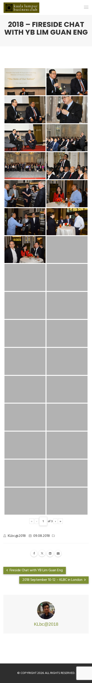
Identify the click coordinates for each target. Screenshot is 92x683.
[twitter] (42, 553)
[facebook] (34, 553)
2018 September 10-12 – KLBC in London (52, 580)
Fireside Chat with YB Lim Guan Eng (36, 570)
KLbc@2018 (17, 536)
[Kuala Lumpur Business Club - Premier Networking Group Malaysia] (21, 7)
